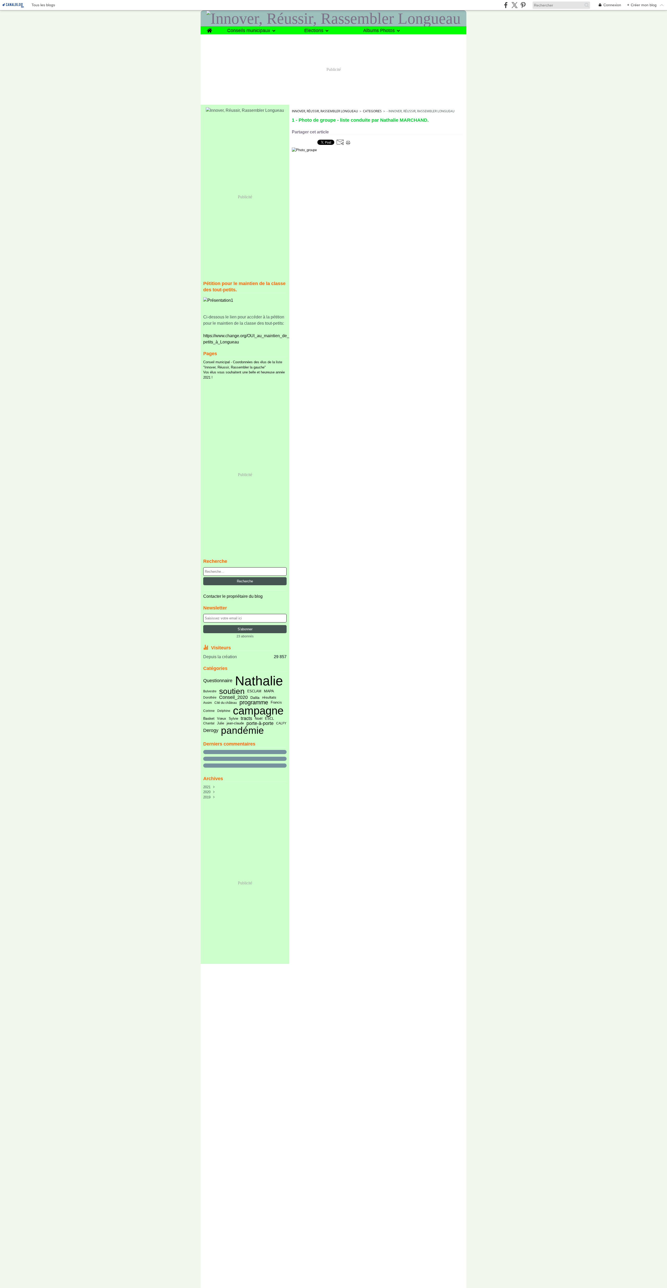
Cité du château (225, 702)
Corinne (209, 710)
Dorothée (210, 697)
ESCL (269, 718)
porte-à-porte (260, 723)
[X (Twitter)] (514, 5)
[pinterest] (523, 5)
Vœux (221, 718)
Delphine (223, 710)
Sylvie (233, 718)
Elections (313, 30)
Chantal (208, 723)
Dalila (255, 697)
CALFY (281, 723)
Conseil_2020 (233, 697)
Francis (276, 702)
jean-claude (235, 723)
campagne (258, 710)
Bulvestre (210, 691)
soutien (232, 691)
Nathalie (259, 680)
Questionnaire (217, 681)
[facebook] (506, 5)
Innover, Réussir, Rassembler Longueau (325, 111)
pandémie (242, 730)
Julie (220, 723)
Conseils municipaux (248, 30)
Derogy (210, 730)
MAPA (269, 691)
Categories (372, 111)
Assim (207, 702)
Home (209, 29)
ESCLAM (254, 691)
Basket (208, 718)
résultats (269, 697)
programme (253, 703)
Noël (258, 718)
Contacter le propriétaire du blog (233, 596)
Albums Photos (379, 30)
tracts (246, 718)
